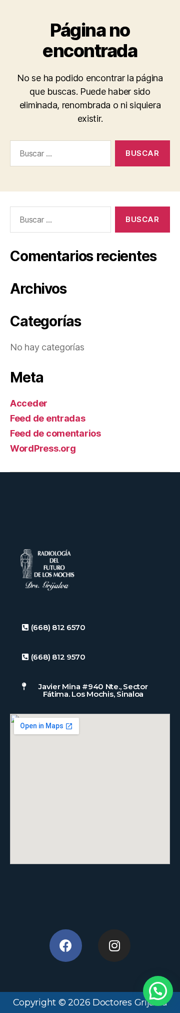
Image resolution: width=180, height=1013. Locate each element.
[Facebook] (66, 945)
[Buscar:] (58, 155)
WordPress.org (43, 448)
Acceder (29, 403)
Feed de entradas (48, 418)
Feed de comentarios (55, 433)
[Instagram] (114, 945)
